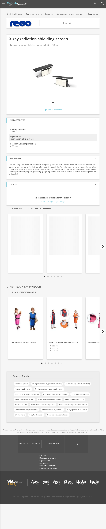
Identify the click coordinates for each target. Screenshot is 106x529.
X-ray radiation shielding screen (49, 399)
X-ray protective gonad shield (57, 415)
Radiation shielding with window (26, 410)
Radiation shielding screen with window (73, 404)
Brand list (42, 455)
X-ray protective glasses (80, 394)
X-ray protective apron (23, 389)
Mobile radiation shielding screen (43, 404)
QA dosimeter (20, 415)
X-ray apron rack (21, 404)
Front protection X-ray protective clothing (47, 384)
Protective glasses (21, 384)
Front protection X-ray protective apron (49, 389)
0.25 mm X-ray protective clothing (55, 394)
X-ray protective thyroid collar (52, 410)
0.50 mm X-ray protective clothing (78, 384)
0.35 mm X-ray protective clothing (27, 394)
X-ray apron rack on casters (77, 410)
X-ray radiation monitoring (74, 399)
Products (67, 23)
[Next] (102, 246)
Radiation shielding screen (24, 399)
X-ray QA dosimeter (36, 415)
